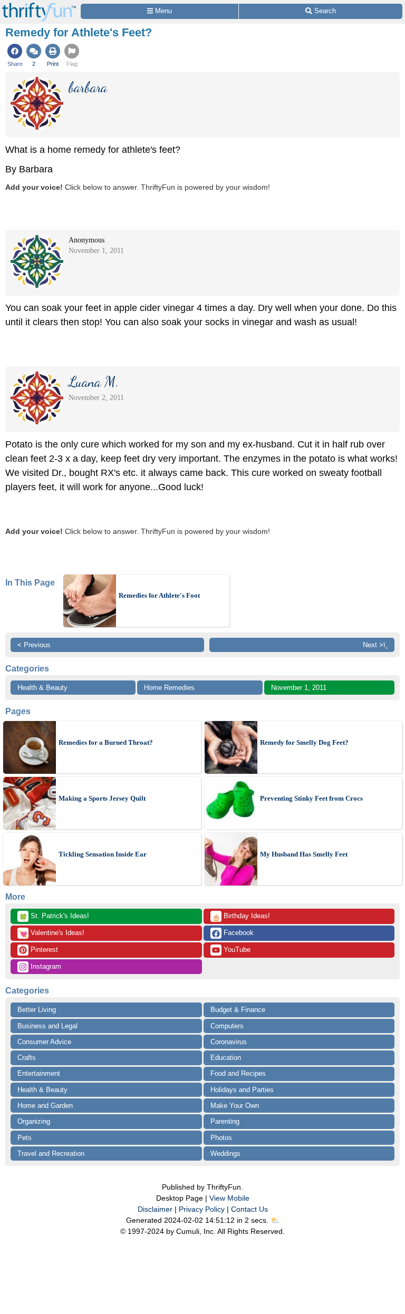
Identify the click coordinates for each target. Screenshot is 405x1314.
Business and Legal (47, 1026)
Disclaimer (155, 1209)
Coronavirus (228, 1042)
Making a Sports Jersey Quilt (102, 798)
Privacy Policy (202, 1209)
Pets (24, 1138)
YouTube (235, 949)
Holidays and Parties (242, 1090)
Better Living (36, 1010)
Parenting (224, 1121)
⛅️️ (275, 1220)
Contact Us (249, 1209)
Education (225, 1058)
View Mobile (229, 1198)
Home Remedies (169, 688)
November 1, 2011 (298, 688)
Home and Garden (45, 1105)
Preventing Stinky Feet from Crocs (311, 798)
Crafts (26, 1058)
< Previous (34, 645)
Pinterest (43, 949)
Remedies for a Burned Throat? (106, 742)
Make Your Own (234, 1105)
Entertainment (38, 1073)
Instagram (44, 966)
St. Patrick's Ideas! (54, 916)
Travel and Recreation (50, 1153)
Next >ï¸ (375, 645)
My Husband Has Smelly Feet (304, 854)
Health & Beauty (42, 688)
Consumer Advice (44, 1042)
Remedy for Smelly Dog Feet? (304, 742)
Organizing (33, 1121)
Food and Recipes (238, 1073)
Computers (227, 1026)
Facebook (237, 933)
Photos (221, 1138)
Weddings (225, 1153)
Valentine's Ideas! (51, 933)
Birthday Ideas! (241, 916)
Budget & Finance (237, 1010)
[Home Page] (39, 6)
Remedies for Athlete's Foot (159, 595)
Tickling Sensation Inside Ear (103, 854)
